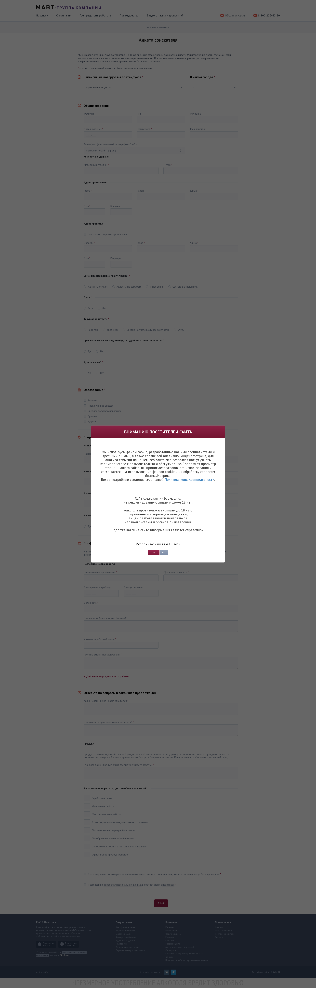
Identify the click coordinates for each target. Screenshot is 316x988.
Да (153, 552)
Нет (164, 552)
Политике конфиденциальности (189, 479)
